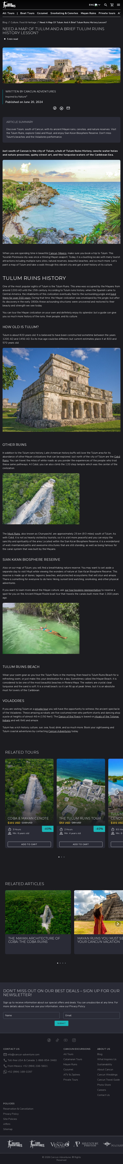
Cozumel (42, 13)
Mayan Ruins (88, 13)
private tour (41, 709)
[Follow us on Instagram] (74, 1040)
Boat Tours (27, 13)
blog (5, 22)
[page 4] (65, 963)
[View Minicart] (112, 5)
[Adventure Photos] (86, 1144)
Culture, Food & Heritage (23, 22)
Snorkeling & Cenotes (64, 13)
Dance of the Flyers (70, 716)
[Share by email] (68, 108)
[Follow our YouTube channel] (66, 1040)
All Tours (8, 13)
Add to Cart (29, 844)
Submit (61, 1023)
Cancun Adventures (59, 731)
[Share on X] (61, 108)
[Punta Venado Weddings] (60, 1144)
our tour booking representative (83, 590)
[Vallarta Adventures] (15, 1144)
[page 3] (64, 857)
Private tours (107, 13)
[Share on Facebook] (55, 108)
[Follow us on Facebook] (49, 1040)
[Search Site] (106, 5)
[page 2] (61, 857)
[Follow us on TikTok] (57, 1040)
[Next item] (118, 792)
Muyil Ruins (14, 533)
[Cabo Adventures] (37, 1144)
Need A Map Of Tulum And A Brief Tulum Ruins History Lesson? (73, 22)
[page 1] (59, 857)
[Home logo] (9, 4)
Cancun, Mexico (57, 253)
